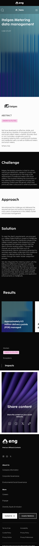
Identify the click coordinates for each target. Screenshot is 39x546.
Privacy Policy (24, 533)
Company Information (10, 470)
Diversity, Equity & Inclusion (12, 507)
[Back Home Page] (19, 10)
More (4, 490)
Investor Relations (28, 516)
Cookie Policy (6, 533)
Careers (5, 495)
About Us (5, 465)
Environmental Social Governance (14, 482)
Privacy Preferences (26, 537)
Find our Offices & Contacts (11, 447)
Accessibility (24, 528)
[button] (2, 10)
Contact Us (8, 516)
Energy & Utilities (9, 121)
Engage (5, 501)
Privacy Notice (7, 537)
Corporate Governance (10, 476)
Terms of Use (6, 528)
